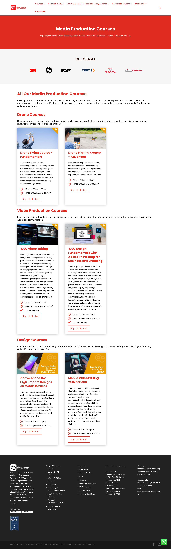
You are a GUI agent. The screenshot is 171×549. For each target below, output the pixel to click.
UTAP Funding (85, 487)
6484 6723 (147, 485)
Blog (81, 476)
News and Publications (88, 483)
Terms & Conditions (87, 494)
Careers (82, 480)
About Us (83, 466)
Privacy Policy (84, 490)
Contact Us (40, 11)
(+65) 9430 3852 (153, 483)
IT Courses (52, 484)
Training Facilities (86, 473)
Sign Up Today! (30, 198)
